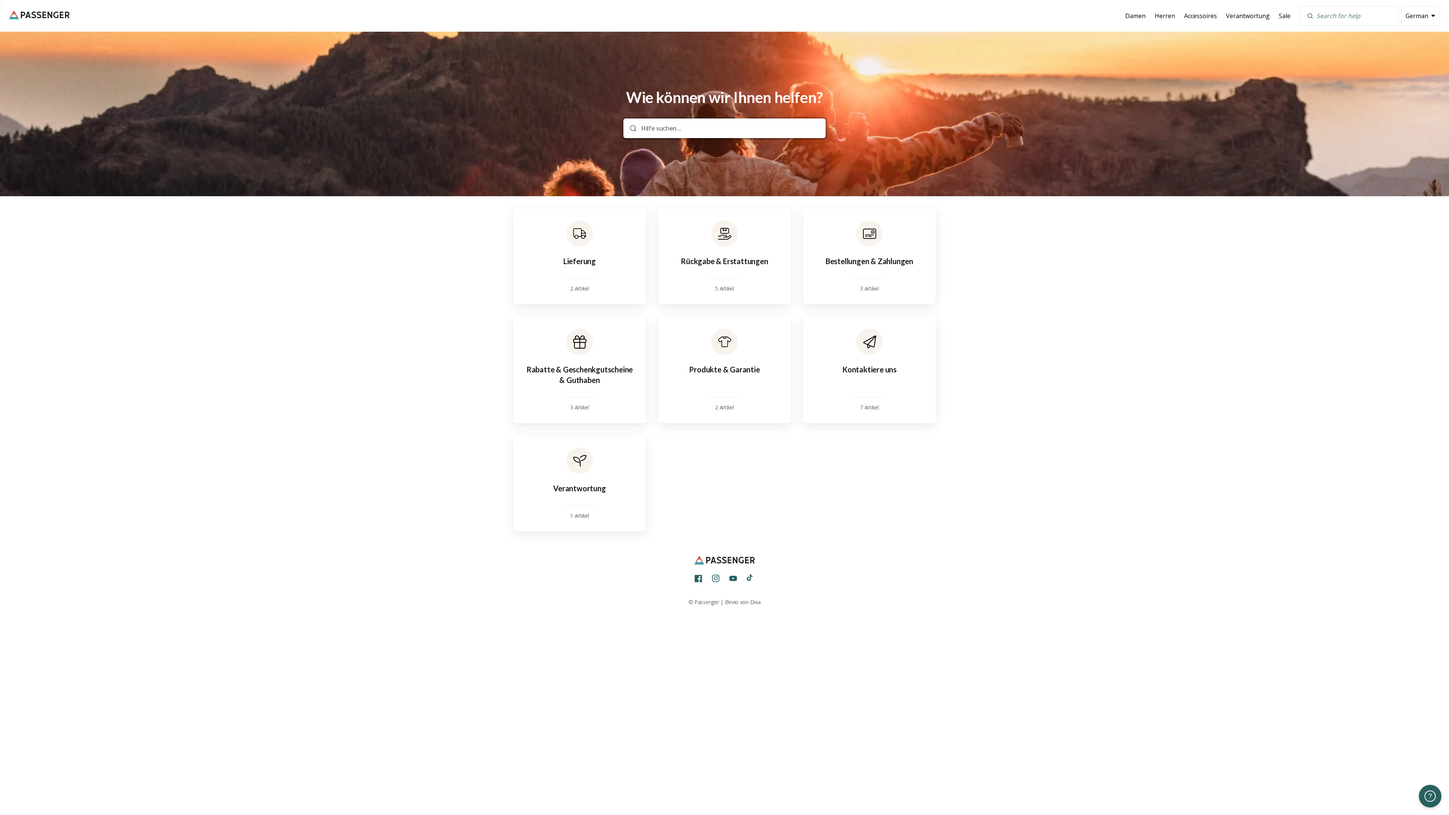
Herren (1165, 16)
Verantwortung (1248, 16)
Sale (1285, 16)
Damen (1135, 16)
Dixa (755, 602)
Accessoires (1200, 16)
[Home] (39, 16)
